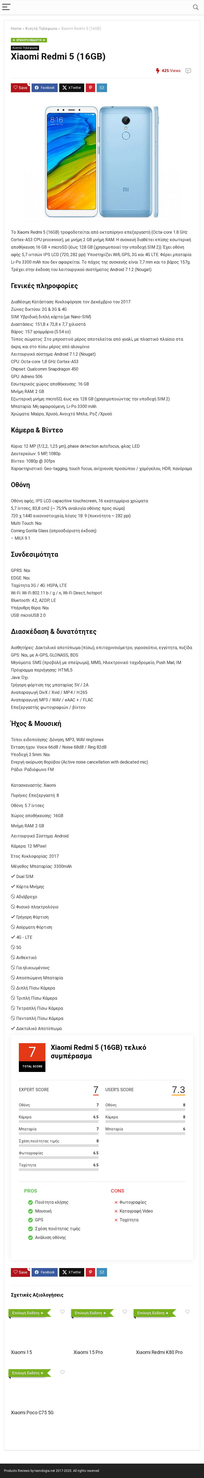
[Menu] (6, 7)
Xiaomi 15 (21, 1352)
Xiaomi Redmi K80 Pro (159, 1352)
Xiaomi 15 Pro (88, 1352)
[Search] (195, 7)
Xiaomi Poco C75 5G (32, 1412)
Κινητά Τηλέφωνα (41, 28)
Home (16, 28)
